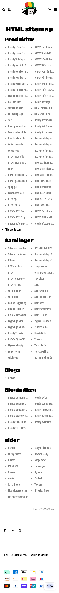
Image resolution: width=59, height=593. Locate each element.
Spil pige (12, 187)
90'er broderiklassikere (19, 254)
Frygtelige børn (15, 321)
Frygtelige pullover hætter (21, 327)
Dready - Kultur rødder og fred (23, 89)
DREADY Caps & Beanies (19, 315)
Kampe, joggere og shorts (20, 303)
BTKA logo (12, 199)
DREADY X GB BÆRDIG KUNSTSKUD (23, 397)
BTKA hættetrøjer (16, 278)
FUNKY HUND (14, 351)
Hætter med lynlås (43, 357)
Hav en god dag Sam (17, 181)
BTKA (10, 272)
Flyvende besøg (15, 345)
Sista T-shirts (40, 315)
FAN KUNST (13, 466)
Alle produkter (13, 229)
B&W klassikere (15, 266)
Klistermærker (41, 327)
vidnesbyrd (39, 466)
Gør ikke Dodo (14, 102)
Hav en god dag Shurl (18, 174)
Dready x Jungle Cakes (45, 403)
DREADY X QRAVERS (16, 339)
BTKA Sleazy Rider (16, 156)
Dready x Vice (40, 397)
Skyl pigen (39, 278)
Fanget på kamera (42, 448)
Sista (36, 284)
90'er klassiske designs (19, 248)
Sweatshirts (40, 333)
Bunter (11, 460)
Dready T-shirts (15, 333)
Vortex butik (40, 345)
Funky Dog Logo (15, 114)
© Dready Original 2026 (16, 555)
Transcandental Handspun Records (24, 132)
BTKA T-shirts (14, 284)
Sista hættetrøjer (42, 296)
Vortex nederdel (15, 144)
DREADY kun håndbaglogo (46, 71)
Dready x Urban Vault (18, 428)
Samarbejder (14, 290)
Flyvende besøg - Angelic (20, 95)
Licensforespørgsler (17, 490)
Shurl (10, 168)
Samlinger (13, 296)
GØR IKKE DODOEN (16, 309)
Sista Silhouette (15, 108)
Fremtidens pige (16, 193)
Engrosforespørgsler (18, 496)
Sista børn (39, 303)
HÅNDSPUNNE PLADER (44, 248)
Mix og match (14, 454)
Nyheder (12, 377)
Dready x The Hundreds (19, 422)
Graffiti (11, 448)
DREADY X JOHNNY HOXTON (46, 415)
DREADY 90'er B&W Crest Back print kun (26, 223)
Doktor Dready (41, 454)
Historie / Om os (41, 490)
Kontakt (38, 478)
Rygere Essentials (42, 321)
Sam (10, 120)
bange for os (40, 460)
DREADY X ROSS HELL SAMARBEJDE (23, 409)
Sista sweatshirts (42, 309)
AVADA (43, 509)
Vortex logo (13, 150)
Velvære (38, 484)
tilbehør (12, 260)
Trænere (38, 339)
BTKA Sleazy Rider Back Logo (21, 162)
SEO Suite (50, 509)
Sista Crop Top (41, 290)
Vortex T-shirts (41, 351)
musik (11, 478)
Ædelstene (13, 357)
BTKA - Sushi (14, 205)
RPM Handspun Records (19, 138)
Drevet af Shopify (39, 555)
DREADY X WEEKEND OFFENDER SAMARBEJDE (27, 415)
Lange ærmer (40, 266)
